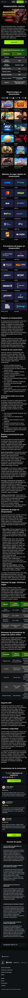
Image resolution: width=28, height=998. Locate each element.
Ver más (14, 835)
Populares (3, 97)
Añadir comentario (14, 780)
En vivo (10, 97)
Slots (23, 97)
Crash (16, 97)
